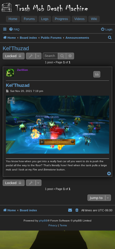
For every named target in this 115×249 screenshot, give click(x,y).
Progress (61, 19)
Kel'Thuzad (16, 48)
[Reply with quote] (96, 74)
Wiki (94, 19)
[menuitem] (14, 29)
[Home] (6, 8)
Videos (79, 19)
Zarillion (22, 69)
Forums (29, 19)
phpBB (43, 220)
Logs (44, 19)
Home (13, 19)
